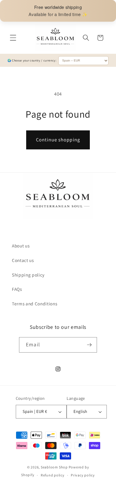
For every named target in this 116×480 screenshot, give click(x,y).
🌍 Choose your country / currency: (32, 60)
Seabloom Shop (54, 467)
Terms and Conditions (34, 304)
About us (20, 246)
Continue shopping (58, 139)
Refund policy (53, 475)
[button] (13, 38)
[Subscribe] (89, 345)
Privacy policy (83, 475)
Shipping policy (28, 275)
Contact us (23, 260)
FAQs (17, 289)
